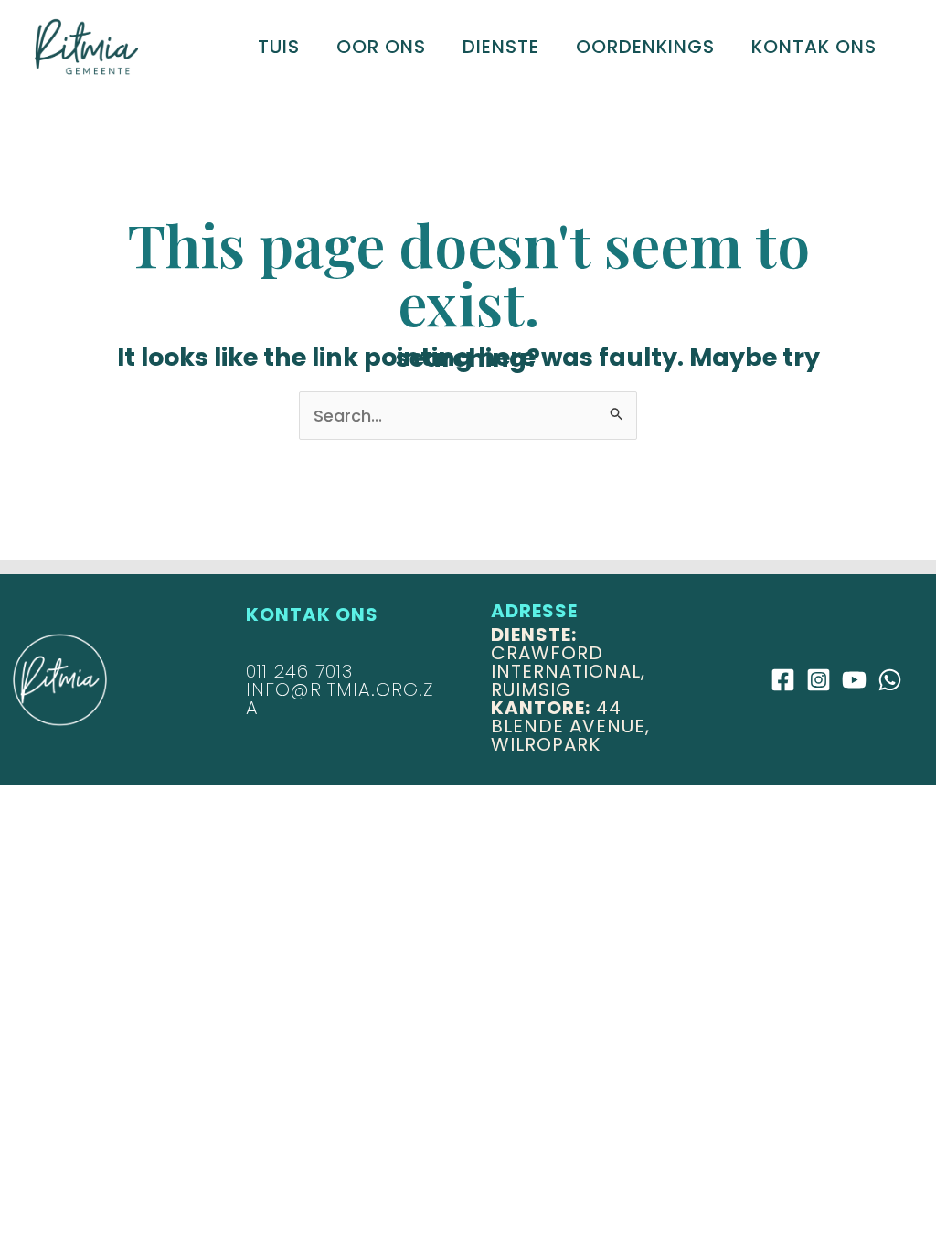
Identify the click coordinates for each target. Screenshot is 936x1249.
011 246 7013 (299, 671)
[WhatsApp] (890, 679)
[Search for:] (468, 415)
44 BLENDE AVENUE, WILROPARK (570, 726)
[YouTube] (854, 679)
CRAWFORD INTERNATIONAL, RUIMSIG (568, 662)
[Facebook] (783, 679)
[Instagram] (818, 679)
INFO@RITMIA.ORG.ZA (339, 699)
